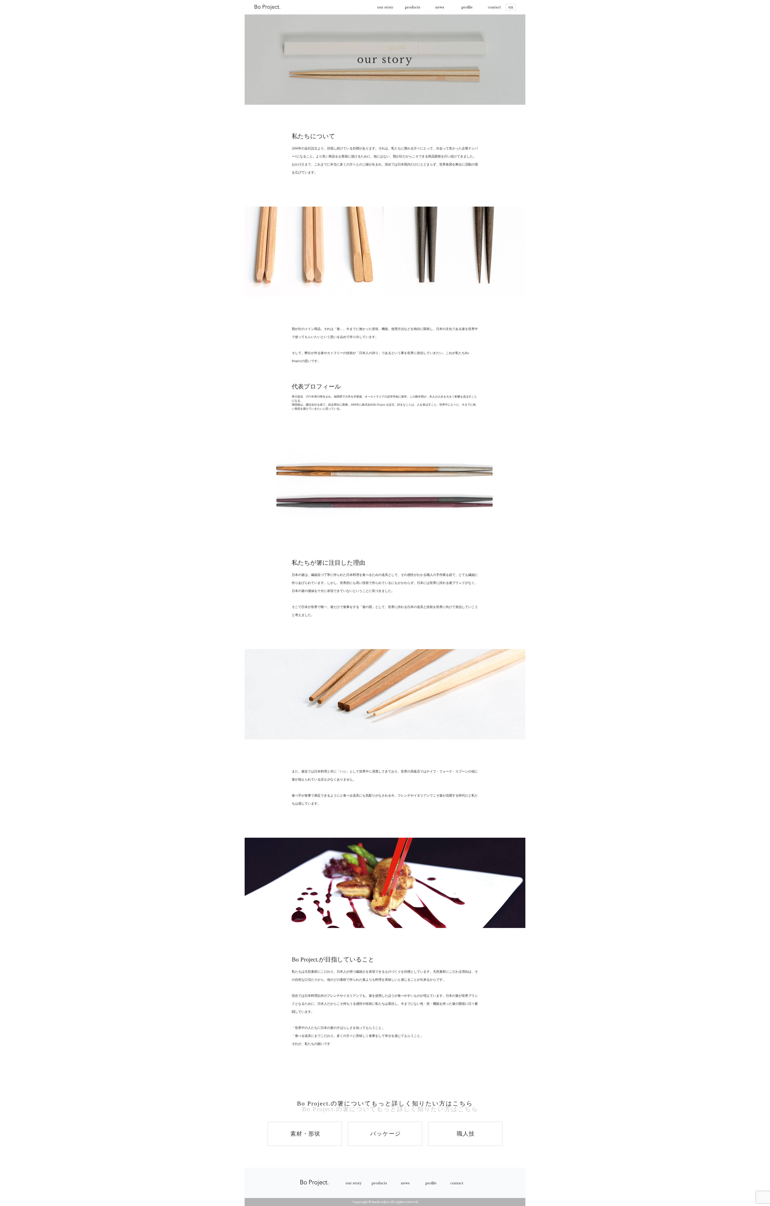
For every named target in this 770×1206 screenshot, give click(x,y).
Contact (456, 1183)
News (405, 1183)
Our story (353, 1183)
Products (379, 1183)
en (510, 7)
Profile (431, 1183)
